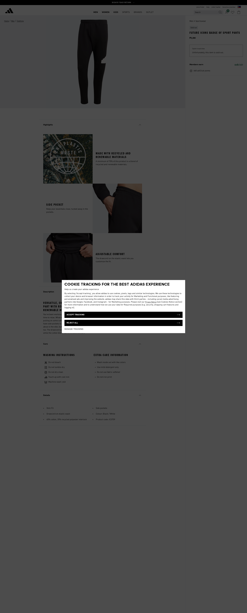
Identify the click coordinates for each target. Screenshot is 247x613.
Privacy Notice (150, 302)
